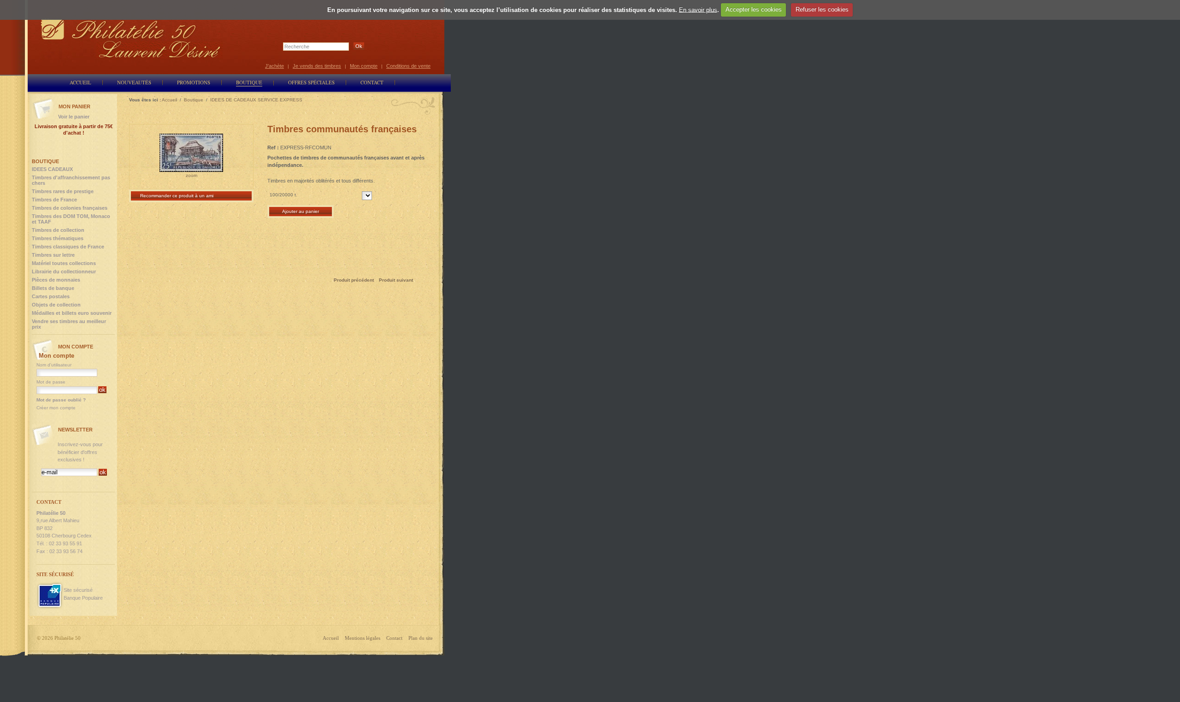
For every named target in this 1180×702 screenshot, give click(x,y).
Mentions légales (362, 638)
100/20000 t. (283, 194)
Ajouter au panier (300, 211)
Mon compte (364, 66)
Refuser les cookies (822, 9)
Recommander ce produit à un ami (176, 195)
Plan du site (420, 638)
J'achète (274, 66)
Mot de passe (50, 381)
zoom (191, 175)
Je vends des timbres (317, 66)
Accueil (331, 638)
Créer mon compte (56, 407)
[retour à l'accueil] (131, 38)
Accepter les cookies (754, 9)
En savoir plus (698, 9)
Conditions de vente (408, 66)
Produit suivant (396, 280)
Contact (394, 638)
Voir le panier (73, 116)
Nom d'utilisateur (53, 364)
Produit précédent (354, 280)
